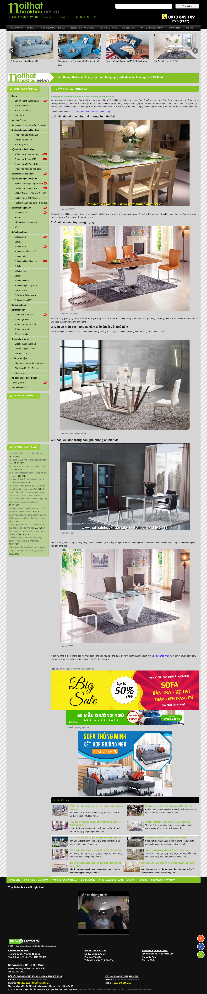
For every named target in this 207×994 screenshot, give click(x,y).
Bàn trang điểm (21, 145)
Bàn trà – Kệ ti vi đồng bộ (26, 222)
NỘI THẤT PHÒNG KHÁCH (152, 28)
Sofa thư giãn (21, 256)
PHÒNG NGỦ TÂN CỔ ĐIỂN (82, 28)
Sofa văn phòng (18, 305)
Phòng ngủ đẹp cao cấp (25, 324)
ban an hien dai (63, 669)
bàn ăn (97, 659)
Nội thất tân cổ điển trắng (22, 149)
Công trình (175, 28)
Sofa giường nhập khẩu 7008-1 (32, 61)
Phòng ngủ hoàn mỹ (24, 315)
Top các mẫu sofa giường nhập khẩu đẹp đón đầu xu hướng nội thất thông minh (115, 989)
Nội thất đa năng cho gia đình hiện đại (26, 453)
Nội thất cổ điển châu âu (22, 174)
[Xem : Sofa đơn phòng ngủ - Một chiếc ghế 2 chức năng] (135, 854)
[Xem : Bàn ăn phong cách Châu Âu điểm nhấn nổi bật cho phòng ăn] (132, 867)
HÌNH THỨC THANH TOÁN (36, 880)
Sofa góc (18, 276)
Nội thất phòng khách (21, 208)
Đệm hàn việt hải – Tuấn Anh (27, 368)
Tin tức (190, 28)
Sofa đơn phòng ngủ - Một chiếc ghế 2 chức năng (167, 850)
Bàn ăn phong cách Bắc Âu (27, 101)
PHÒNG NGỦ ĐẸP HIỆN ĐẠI (52, 28)
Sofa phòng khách (19, 232)
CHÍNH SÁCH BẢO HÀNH (111, 880)
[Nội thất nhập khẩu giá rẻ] (53, 10)
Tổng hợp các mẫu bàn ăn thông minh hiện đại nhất (168, 806)
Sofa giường (20, 237)
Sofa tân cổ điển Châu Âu (26, 251)
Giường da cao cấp (23, 140)
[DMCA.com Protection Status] (24, 941)
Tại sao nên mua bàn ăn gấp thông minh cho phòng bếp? (95, 838)
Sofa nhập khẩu (22, 281)
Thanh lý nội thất (18, 383)
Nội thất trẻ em (18, 310)
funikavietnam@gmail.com (126, 979)
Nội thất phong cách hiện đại (24, 179)
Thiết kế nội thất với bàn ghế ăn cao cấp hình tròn (167, 822)
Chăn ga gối (20, 373)
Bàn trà (18, 217)
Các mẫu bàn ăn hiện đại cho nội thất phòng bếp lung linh (95, 850)
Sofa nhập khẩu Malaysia (26, 261)
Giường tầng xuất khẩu (25, 349)
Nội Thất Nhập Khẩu (160, 656)
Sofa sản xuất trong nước (26, 295)
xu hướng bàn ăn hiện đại (82, 669)
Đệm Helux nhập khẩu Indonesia (29, 363)
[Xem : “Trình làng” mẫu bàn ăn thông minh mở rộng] (135, 842)
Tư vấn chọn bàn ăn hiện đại (70, 89)
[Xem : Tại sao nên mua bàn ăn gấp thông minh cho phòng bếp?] (60, 842)
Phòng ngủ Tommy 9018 (25, 159)
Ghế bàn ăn (20, 115)
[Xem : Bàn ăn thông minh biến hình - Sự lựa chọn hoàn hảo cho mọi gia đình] (60, 867)
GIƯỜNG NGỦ (128, 28)
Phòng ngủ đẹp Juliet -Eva (26, 135)
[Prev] (12, 51)
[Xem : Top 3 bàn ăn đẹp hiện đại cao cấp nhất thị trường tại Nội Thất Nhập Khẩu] (60, 826)
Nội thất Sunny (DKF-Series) (27, 198)
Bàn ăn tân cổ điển (23, 111)
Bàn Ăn (31, 28)
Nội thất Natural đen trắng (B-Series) (31, 203)
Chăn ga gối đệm (19, 358)
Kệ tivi (17, 227)
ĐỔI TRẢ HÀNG (88, 880)
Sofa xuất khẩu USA (23, 300)
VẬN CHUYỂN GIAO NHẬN (64, 880)
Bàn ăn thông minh (19, 120)
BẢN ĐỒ (143, 880)
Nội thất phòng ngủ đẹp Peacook (29, 183)
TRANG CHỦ (14, 880)
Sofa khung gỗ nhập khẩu (26, 285)
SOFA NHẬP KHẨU (108, 28)
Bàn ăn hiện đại (22, 106)
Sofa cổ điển (20, 247)
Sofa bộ (18, 266)
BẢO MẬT (131, 880)
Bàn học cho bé (21, 334)
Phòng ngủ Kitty (22, 319)
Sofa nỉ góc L (20, 271)
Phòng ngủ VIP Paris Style (26, 164)
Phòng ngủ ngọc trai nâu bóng (28, 169)
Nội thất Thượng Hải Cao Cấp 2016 (30, 193)
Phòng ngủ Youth (22, 329)
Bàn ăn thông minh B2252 (173, 61)
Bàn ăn (14, 96)
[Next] (195, 51)
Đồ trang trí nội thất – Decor (24, 378)
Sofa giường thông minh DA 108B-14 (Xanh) (134, 61)
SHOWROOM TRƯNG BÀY (163, 880)
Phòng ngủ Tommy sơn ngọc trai (29, 154)
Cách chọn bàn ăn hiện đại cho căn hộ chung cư (92, 111)
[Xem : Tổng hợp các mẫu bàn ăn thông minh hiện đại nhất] (135, 810)
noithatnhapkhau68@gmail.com (31, 979)
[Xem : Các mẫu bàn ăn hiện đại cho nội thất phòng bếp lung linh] (60, 854)
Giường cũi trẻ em (23, 354)
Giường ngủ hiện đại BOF (26, 188)
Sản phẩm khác (18, 388)
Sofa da (18, 242)
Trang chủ (17, 28)
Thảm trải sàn (21, 213)
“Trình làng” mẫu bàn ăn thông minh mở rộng (165, 838)
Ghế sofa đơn (21, 290)
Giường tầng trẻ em (20, 339)
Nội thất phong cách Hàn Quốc (25, 130)
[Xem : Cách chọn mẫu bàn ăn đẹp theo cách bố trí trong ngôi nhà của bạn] (60, 810)
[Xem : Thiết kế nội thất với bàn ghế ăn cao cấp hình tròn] (135, 826)
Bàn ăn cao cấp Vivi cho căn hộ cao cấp (29, 125)
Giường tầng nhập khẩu (25, 344)
